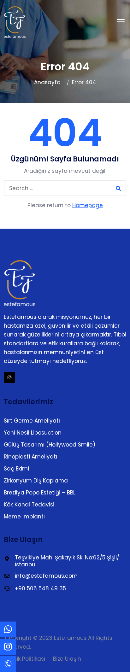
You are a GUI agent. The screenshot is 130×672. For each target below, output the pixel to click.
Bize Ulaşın (67, 659)
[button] (121, 22)
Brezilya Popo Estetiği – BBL (39, 492)
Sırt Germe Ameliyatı (32, 420)
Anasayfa (47, 82)
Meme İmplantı (24, 516)
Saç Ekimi (16, 468)
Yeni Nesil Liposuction (33, 432)
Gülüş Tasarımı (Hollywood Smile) (49, 444)
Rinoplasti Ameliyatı (30, 456)
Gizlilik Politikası (25, 659)
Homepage (87, 205)
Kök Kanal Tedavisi (29, 504)
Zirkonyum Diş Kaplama (36, 480)
